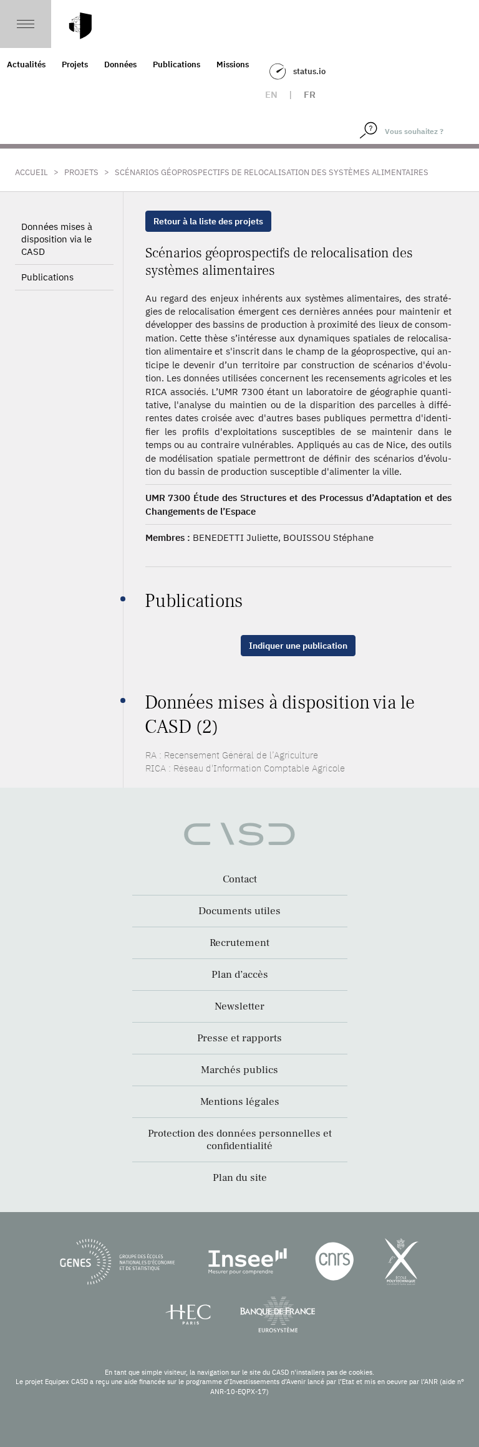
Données (120, 64)
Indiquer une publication (298, 645)
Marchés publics (239, 1070)
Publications (176, 64)
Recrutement (239, 943)
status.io (309, 71)
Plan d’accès (239, 974)
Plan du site (240, 1178)
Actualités (26, 64)
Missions (232, 64)
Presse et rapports (239, 1038)
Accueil (31, 172)
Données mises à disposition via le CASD (56, 239)
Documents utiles (239, 911)
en (271, 94)
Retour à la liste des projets (208, 221)
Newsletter (239, 1006)
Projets (75, 64)
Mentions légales (239, 1102)
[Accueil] (80, 26)
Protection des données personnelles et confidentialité (240, 1140)
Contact (240, 879)
